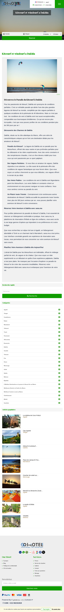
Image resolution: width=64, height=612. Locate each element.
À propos (5, 560)
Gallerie (37, 565)
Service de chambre (40, 563)
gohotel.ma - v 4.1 (18, 600)
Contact (37, 568)
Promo (36, 560)
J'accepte (46, 609)
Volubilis (25, 516)
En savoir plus (56, 609)
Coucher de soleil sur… (30, 475)
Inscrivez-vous (32, 588)
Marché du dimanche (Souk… (33, 491)
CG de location (7, 568)
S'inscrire (48, 5)
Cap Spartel (27, 431)
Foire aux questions (40, 570)
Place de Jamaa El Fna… (31, 460)
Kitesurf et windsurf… (30, 446)
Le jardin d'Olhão (28, 504)
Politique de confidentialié (10, 565)
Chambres (37, 575)
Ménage (37, 573)
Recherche (33, 296)
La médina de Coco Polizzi (32, 415)
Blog (4, 563)
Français (40, 2)
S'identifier (38, 5)
